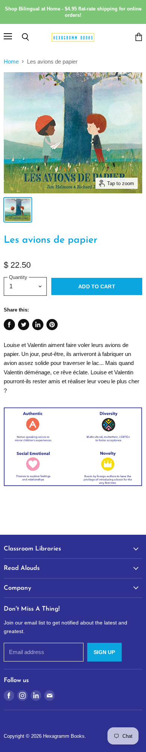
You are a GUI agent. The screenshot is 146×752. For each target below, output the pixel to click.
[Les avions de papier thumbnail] (17, 210)
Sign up (104, 652)
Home (11, 61)
